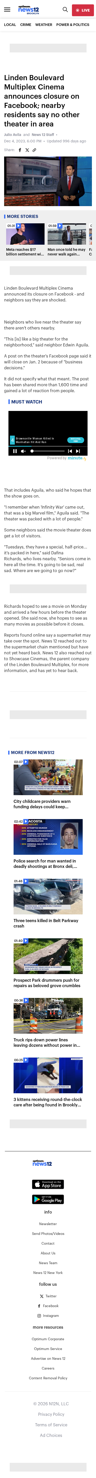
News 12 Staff (43, 135)
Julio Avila (12, 135)
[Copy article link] (34, 150)
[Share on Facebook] (20, 150)
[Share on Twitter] (27, 150)
